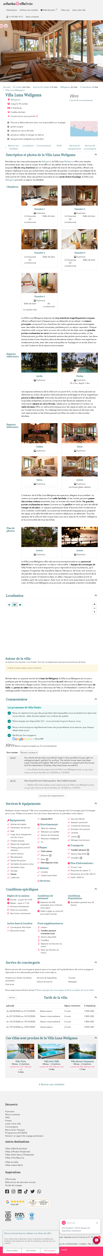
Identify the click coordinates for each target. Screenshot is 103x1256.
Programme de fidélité (16, 1132)
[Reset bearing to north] (94, 612)
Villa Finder (10, 1179)
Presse (8, 1120)
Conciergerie (11, 1126)
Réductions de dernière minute (20, 1182)
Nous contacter (32, 16)
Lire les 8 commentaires (81, 100)
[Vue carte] (14, 604)
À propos (9, 1111)
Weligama (15, 99)
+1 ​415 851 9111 (16, 16)
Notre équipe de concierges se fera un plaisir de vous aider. (65, 990)
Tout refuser (31, 1250)
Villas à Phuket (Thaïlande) (17, 1151)
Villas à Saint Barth (14, 1165)
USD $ (11, 998)
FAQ (7, 1117)
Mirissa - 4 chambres (20, 1064)
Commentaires (43, 145)
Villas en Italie (11, 1162)
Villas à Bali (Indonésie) (16, 1148)
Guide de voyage (13, 1185)
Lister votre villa (78, 10)
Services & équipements (74, 147)
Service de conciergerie (90, 147)
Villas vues (65, 10)
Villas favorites (50, 9)
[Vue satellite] (9, 604)
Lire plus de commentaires (51, 795)
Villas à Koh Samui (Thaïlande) (19, 1154)
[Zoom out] (94, 608)
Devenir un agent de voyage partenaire (24, 1135)
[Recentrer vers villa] (20, 604)
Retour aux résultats (29, 10)
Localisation (28, 145)
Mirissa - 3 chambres (51, 1064)
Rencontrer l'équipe (15, 1129)
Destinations (12, 10)
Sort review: (12, 752)
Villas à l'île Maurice (14, 1157)
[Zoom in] (94, 604)
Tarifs (59, 145)
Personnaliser (12, 1250)
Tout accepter (50, 1250)
